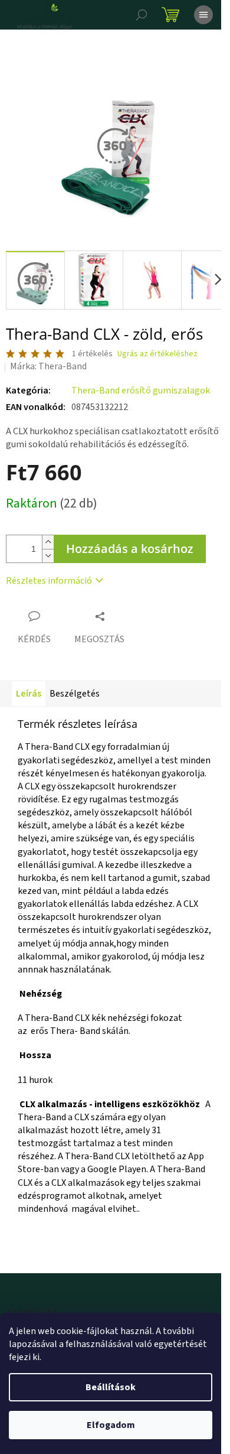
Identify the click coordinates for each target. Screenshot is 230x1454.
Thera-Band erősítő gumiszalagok (140, 390)
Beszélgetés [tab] (75, 693)
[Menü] (203, 15)
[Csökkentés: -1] (48, 555)
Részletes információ (49, 580)
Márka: (48, 366)
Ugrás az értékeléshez (157, 354)
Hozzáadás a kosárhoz (129, 549)
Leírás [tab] (28, 693)
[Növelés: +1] (48, 542)
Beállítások (111, 1387)
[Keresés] (141, 15)
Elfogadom (111, 1425)
